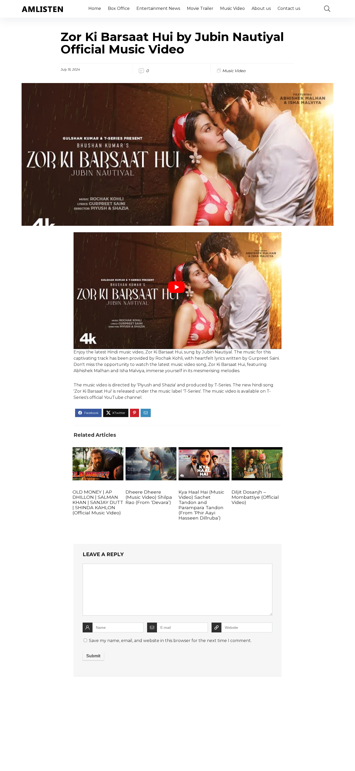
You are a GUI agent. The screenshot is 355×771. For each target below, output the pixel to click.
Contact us (289, 8)
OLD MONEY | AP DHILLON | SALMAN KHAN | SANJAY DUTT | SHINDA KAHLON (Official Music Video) (98, 502)
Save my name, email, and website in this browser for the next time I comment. (170, 640)
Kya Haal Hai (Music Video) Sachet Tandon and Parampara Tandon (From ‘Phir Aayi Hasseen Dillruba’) (201, 505)
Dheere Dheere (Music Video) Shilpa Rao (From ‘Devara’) (149, 497)
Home (94, 8)
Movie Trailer (200, 8)
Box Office (119, 8)
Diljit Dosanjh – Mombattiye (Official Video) (255, 497)
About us (261, 8)
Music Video (232, 8)
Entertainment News (158, 8)
